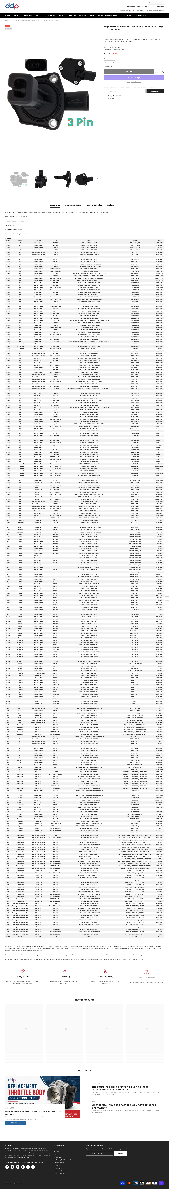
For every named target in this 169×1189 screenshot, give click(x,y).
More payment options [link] (134, 82)
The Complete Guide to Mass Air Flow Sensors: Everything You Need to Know (120, 1088)
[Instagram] (12, 1167)
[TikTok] (23, 1167)
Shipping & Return (73, 205)
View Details (16, 1123)
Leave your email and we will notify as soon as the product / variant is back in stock (130, 87)
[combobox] (154, 2)
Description (55, 205)
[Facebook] (7, 1167)
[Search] (156, 3)
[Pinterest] (17, 1167)
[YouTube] (28, 1167)
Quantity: (107, 59)
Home (7, 21)
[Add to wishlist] (157, 71)
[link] (24, 1059)
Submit (121, 1153)
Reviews (110, 205)
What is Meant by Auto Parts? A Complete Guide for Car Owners (124, 1106)
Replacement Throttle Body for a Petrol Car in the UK (33, 1113)
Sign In (148, 10)
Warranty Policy (94, 205)
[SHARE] (162, 71)
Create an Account (158, 10)
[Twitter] (33, 1167)
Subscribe (155, 91)
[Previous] (5, 179)
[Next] (97, 179)
